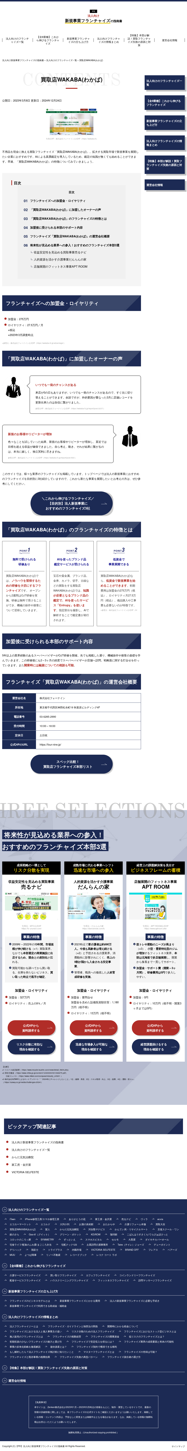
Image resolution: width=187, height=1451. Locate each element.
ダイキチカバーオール (157, 1239)
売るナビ (126, 1219)
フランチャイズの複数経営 (67, 1336)
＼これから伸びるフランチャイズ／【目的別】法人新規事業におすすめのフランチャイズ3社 (68, 503)
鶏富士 (34, 1249)
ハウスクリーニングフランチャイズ (69, 1280)
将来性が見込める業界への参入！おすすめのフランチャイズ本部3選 (74, 245)
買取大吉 (160, 1224)
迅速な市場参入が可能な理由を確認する (92, 1046)
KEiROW (95, 1234)
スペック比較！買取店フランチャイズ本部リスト (68, 764)
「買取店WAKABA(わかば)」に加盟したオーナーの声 (65, 209)
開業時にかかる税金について (122, 1326)
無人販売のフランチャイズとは (26, 1336)
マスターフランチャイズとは (98, 1351)
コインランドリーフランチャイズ (137, 1275)
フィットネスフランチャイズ (113, 1280)
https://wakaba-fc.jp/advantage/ (50, 343)
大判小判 (64, 1224)
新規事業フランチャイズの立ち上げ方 (78, 40)
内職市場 (76, 1249)
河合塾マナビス (96, 1229)
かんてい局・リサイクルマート (131, 1229)
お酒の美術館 (86, 1224)
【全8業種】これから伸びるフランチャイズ (47, 40)
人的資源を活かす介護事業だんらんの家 (60, 259)
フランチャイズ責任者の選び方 (124, 1357)
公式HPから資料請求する (31, 1027)
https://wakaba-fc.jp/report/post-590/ (59, 457)
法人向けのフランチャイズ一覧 (17, 40)
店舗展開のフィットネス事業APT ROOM (60, 266)
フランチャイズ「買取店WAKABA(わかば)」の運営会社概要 (70, 236)
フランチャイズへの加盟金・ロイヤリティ (58, 201)
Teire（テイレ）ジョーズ (131, 1244)
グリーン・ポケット (70, 1234)
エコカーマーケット (20, 1224)
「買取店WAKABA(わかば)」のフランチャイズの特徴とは (68, 218)
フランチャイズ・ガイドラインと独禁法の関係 (73, 1326)
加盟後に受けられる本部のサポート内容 (56, 227)
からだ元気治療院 (23, 1157)
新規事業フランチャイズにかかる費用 (80, 1300)
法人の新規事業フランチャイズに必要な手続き (135, 1300)
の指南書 (93, 18)
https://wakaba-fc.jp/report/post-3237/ (87, 408)
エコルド (45, 1224)
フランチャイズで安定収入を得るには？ (93, 1341)
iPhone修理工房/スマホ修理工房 (42, 1219)
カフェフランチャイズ (98, 1275)
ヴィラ (144, 1219)
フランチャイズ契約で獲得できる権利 (97, 1346)
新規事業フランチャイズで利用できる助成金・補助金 (38, 1306)
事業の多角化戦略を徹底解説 (25, 1346)
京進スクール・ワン (168, 1229)
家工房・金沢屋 (21, 1164)
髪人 (47, 1229)
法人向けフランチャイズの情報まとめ (108, 40)
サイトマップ (178, 1446)
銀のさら (14, 1234)
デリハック (16, 1249)
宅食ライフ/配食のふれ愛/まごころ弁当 (30, 1244)
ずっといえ (70, 1239)
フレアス (153, 1249)
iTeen (12, 1219)
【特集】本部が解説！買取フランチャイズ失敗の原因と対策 (139, 40)
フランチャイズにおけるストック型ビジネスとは (150, 1331)
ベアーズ (172, 1249)
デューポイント (162, 1244)
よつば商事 (31, 1255)
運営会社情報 (169, 40)
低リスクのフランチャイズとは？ (147, 1336)
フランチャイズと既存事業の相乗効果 (30, 1357)
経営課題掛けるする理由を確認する (154, 1046)
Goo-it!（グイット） (39, 1234)
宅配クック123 (69, 1244)
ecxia (160, 1219)
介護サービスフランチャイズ (25, 1275)
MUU (12, 1255)
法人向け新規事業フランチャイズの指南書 (38, 1142)
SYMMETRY (47, 1239)
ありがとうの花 (77, 1219)
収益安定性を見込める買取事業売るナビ (60, 252)
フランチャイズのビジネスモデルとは (30, 1300)
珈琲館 (113, 1234)
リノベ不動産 (53, 1255)
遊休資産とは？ (58, 1346)
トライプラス (55, 1249)
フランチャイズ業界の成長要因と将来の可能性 (149, 1341)
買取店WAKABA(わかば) (23, 1229)
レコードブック (78, 1255)
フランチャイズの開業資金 (105, 1336)
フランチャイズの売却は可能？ (140, 1351)
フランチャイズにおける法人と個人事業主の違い (36, 1331)
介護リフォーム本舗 (135, 1224)
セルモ (115, 1239)
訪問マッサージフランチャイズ (155, 1280)
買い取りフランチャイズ (63, 1275)
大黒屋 (132, 1239)
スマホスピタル (93, 1239)
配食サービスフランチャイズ (25, 1280)
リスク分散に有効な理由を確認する (29, 1046)
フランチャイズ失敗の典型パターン (79, 1357)
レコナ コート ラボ (106, 1255)
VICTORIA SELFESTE (25, 1172)
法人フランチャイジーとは (24, 1326)
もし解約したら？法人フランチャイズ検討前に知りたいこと (42, 1351)
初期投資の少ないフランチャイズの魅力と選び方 (36, 1341)
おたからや (109, 1224)
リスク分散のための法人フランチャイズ (93, 1331)
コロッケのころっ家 (20, 1239)
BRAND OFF (132, 1249)
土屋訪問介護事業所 (97, 1244)
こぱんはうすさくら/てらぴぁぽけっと (147, 1234)
